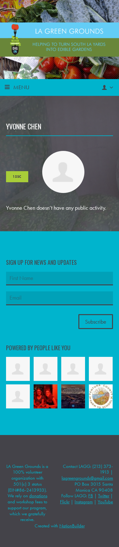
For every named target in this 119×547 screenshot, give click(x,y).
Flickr (64, 502)
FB (90, 496)
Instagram (84, 502)
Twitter (103, 496)
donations (38, 496)
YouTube (105, 502)
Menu (21, 87)
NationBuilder (72, 526)
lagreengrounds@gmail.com (87, 478)
